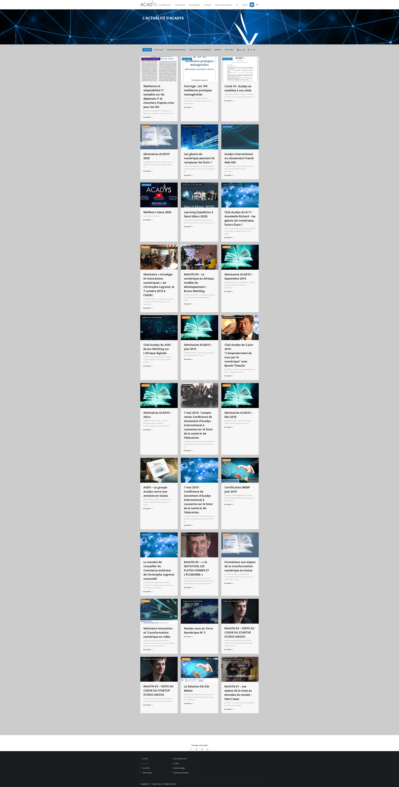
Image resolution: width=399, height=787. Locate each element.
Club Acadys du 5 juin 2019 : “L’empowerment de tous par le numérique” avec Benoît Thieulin (238, 355)
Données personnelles (181, 773)
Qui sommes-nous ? (180, 759)
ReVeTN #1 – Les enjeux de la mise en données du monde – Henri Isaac (238, 693)
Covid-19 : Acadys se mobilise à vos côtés (237, 88)
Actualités (146, 763)
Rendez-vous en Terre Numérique (200, 50)
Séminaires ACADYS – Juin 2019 (198, 347)
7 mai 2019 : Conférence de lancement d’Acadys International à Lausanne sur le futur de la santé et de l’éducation (198, 499)
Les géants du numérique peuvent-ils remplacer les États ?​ (199, 158)
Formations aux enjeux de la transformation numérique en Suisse (240, 566)
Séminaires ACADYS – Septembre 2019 (238, 276)
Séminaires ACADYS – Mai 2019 (238, 415)
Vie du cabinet (229, 50)
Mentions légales (179, 768)
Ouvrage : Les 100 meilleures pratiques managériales (198, 90)
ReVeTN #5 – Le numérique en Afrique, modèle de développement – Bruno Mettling (199, 282)
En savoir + (147, 117)
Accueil (145, 759)
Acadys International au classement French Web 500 (239, 158)
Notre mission (147, 773)
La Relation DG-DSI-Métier (197, 688)
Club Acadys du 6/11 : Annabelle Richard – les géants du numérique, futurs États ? (240, 218)
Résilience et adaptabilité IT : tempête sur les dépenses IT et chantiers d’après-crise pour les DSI (158, 96)
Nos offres (146, 768)
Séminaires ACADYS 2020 (156, 156)
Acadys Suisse (158, 50)
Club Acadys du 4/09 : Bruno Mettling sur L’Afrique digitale (157, 349)
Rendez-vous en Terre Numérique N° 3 (198, 630)
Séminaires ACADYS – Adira (157, 415)
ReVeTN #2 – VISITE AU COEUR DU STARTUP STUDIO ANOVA (239, 632)
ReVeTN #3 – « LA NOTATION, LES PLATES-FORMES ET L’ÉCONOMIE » (196, 568)
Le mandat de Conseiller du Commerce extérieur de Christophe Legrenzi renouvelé (158, 570)
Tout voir (147, 50)
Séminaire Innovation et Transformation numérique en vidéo (157, 633)
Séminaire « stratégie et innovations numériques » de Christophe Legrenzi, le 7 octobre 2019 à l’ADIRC (158, 284)
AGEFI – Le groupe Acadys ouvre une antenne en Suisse (155, 491)
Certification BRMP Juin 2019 (237, 489)
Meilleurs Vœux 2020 (157, 212)
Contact (176, 763)
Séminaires (217, 50)
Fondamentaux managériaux (176, 50)
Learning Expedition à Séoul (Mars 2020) (198, 214)
